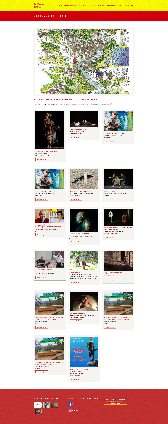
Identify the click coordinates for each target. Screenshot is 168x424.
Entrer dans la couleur (79, 234)
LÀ (111, 104)
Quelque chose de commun (80, 191)
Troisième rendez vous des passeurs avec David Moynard (49, 363)
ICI (82, 104)
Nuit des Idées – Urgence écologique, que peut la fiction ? (48, 226)
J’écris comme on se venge (114, 133)
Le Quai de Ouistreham (113, 273)
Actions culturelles (115, 5)
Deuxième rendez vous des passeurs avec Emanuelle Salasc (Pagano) (118, 318)
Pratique (129, 5)
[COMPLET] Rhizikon (77, 313)
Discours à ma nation (43, 270)
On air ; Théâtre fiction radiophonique (79, 370)
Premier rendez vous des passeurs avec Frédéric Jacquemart (49, 318)
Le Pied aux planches (40, 5)
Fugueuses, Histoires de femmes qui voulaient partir (118, 229)
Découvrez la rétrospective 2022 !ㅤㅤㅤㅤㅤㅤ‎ (72, 5)
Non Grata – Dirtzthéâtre (80, 129)
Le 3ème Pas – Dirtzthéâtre (46, 151)
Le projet (91, 5)
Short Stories (109, 191)
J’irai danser (75, 272)
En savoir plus (41, 159)
